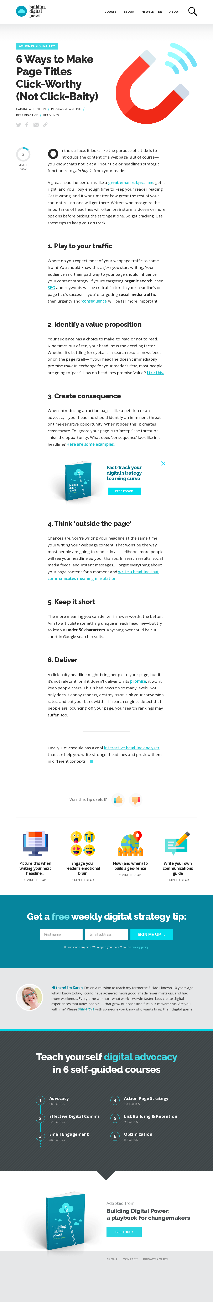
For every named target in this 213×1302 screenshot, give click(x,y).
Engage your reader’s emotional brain (83, 871)
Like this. (155, 372)
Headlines (51, 115)
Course (110, 12)
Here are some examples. (90, 444)
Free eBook (124, 491)
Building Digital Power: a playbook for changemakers (148, 1214)
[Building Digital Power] (31, 12)
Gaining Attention (31, 109)
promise (138, 681)
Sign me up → (152, 934)
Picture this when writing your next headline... (35, 871)
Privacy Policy (155, 1259)
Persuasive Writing (66, 109)
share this (86, 1009)
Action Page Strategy (37, 46)
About (174, 12)
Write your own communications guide (178, 871)
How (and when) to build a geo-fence (130, 869)
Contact (130, 1259)
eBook (129, 12)
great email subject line (130, 182)
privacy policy (140, 947)
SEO (51, 287)
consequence (94, 301)
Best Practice (27, 115)
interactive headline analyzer (132, 748)
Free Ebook (124, 1232)
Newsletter (152, 12)
